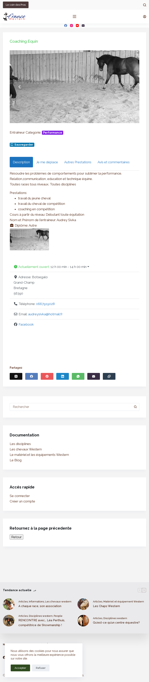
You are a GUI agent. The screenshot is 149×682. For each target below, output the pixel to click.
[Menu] (74, 16)
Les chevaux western (58, 601)
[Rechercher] (144, 4)
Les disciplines (20, 444)
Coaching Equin (24, 41)
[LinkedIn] (62, 376)
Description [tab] (21, 162)
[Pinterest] (47, 376)
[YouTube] (77, 25)
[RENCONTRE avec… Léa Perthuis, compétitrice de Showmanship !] (9, 620)
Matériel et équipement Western (123, 601)
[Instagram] (71, 25)
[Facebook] (65, 25)
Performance (52, 132)
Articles (23, 601)
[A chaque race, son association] (9, 604)
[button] (19, 86)
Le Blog (16, 460)
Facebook (26, 324)
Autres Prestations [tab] (77, 162)
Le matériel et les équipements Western (39, 455)
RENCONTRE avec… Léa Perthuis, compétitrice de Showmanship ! (41, 623)
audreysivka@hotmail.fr (45, 314)
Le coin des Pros (16, 4)
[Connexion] (144, 16)
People (58, 615)
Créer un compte (22, 501)
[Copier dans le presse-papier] (109, 376)
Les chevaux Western (26, 449)
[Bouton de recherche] (135, 407)
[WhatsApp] (78, 376)
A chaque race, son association (39, 606)
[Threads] (16, 376)
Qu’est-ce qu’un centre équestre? (116, 622)
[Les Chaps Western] (83, 604)
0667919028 (45, 304)
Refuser (41, 667)
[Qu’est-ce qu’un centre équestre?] (83, 620)
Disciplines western (41, 615)
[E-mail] (83, 25)
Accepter (20, 667)
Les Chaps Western (106, 606)
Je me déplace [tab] (47, 162)
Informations (36, 601)
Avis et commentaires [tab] (114, 162)
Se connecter (20, 496)
